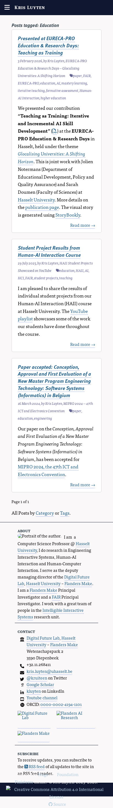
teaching (66, 278)
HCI (21, 278)
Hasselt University (36, 199)
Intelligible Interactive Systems (51, 613)
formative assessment (62, 90)
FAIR (87, 75)
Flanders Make (78, 583)
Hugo (43, 774)
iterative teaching (31, 90)
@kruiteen (37, 677)
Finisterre (24, 781)
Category (45, 512)
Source (59, 804)
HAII (80, 270)
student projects (46, 278)
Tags (64, 512)
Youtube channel (42, 697)
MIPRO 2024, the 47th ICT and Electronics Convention (48, 470)
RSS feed (36, 766)
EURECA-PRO (28, 83)
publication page (42, 207)
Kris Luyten (30, 7)
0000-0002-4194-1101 (61, 704)
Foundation (67, 774)
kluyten (34, 690)
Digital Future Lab (43, 637)
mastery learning (74, 83)
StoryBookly (67, 214)
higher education (53, 98)
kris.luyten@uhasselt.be (49, 671)
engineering (43, 418)
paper (77, 75)
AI (58, 83)
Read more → (82, 225)
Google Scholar (40, 684)
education (47, 83)
